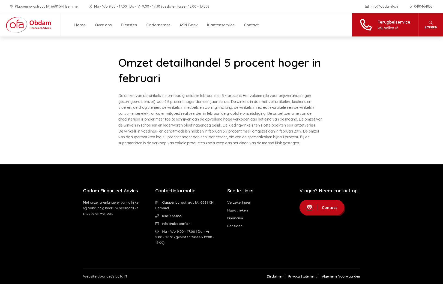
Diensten (129, 24)
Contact (251, 24)
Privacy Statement (302, 276)
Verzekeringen (239, 202)
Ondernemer (158, 24)
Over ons (103, 24)
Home (80, 24)
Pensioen (234, 226)
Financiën (235, 218)
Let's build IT (117, 276)
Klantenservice (221, 24)
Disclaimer (275, 276)
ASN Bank (189, 24)
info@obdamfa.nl (384, 6)
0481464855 (423, 6)
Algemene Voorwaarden (341, 276)
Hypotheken (237, 210)
